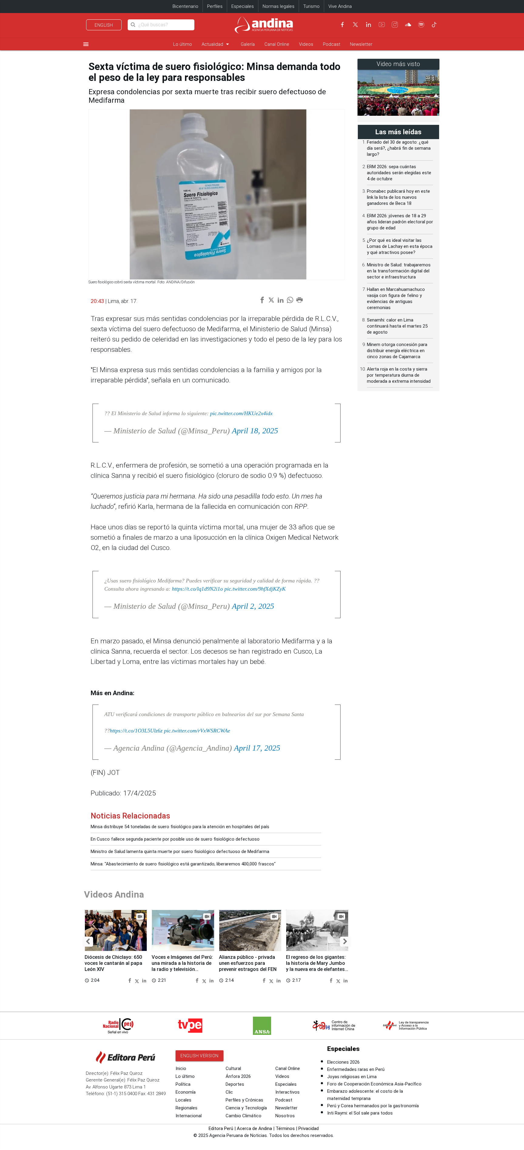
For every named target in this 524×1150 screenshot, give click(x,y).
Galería (248, 44)
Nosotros (285, 1115)
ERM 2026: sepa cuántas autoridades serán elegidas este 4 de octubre (399, 173)
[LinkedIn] (368, 24)
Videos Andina (114, 894)
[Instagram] (395, 24)
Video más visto (398, 64)
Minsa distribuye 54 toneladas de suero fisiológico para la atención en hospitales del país (180, 826)
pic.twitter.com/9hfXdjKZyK (255, 589)
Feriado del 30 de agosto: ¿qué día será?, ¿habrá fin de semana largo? (399, 148)
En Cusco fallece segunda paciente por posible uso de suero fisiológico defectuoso (175, 839)
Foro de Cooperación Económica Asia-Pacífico (374, 1084)
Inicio (181, 1068)
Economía (186, 1092)
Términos (285, 1128)
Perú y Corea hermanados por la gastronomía (373, 1105)
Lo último (182, 44)
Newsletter (361, 44)
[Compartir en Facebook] (130, 980)
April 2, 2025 (253, 606)
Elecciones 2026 (343, 1062)
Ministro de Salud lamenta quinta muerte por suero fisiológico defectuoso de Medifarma (180, 851)
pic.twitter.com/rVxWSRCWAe (197, 731)
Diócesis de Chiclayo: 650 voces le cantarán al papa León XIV (113, 963)
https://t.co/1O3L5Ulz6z (136, 731)
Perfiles (215, 6)
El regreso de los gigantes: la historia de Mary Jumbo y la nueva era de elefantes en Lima (316, 966)
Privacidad (308, 1128)
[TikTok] (434, 24)
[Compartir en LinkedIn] (144, 980)
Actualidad (216, 44)
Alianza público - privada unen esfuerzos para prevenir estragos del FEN (248, 963)
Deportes (235, 1084)
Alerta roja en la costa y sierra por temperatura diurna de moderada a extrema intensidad (399, 375)
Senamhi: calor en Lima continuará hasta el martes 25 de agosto (397, 326)
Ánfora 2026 (238, 1076)
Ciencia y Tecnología (246, 1108)
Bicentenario (185, 6)
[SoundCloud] (408, 24)
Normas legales (278, 6)
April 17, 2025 (257, 748)
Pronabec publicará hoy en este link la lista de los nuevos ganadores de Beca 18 (398, 197)
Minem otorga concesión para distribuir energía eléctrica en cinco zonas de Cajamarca (397, 350)
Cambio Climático (243, 1115)
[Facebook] (342, 24)
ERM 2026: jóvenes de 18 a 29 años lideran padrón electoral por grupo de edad (400, 222)
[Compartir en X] (137, 980)
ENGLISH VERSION (199, 1055)
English (104, 25)
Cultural (233, 1068)
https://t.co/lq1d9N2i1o (197, 589)
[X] (355, 24)
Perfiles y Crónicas (244, 1100)
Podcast (331, 44)
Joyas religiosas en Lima (352, 1076)
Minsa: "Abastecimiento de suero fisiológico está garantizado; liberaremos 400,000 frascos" (183, 864)
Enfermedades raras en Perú (356, 1069)
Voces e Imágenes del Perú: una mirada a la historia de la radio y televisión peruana (182, 966)
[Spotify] (421, 24)
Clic (229, 1092)
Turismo (311, 6)
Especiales (242, 6)
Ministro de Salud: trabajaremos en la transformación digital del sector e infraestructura (399, 271)
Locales (183, 1100)
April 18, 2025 (255, 430)
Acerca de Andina (254, 1128)
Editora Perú (221, 1128)
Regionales (186, 1108)
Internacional (189, 1115)
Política (183, 1084)
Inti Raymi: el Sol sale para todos (360, 1113)
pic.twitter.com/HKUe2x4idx (241, 413)
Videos (306, 44)
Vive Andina (340, 6)
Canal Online (276, 44)
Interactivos (287, 1092)
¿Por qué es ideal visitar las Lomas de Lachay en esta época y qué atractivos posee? (399, 246)
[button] (87, 942)
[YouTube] (382, 24)
